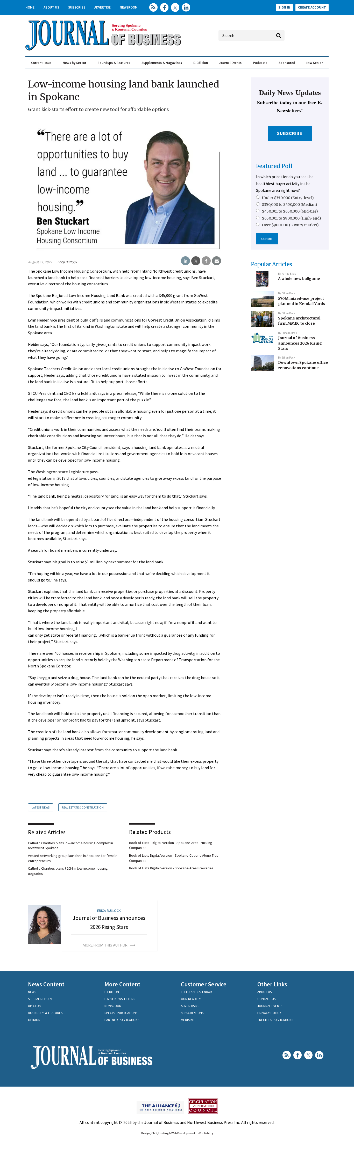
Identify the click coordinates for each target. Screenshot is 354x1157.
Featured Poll (274, 166)
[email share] (216, 261)
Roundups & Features (113, 63)
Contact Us (266, 999)
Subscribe (76, 7)
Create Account (312, 7)
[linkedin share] (185, 261)
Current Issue (41, 63)
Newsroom (129, 7)
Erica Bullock (67, 262)
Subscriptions (192, 1013)
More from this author (105, 945)
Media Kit (188, 1020)
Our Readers (191, 999)
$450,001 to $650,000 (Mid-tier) (290, 211)
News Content (46, 984)
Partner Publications (121, 1020)
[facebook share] (206, 261)
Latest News (40, 807)
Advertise (102, 7)
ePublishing (205, 1133)
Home (29, 7)
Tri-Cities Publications (275, 1020)
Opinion (34, 1020)
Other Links (272, 984)
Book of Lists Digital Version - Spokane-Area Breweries (171, 868)
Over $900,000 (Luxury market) (290, 225)
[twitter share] (195, 261)
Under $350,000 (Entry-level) (288, 197)
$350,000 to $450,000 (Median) (289, 204)
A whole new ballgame (299, 278)
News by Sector (74, 63)
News (32, 992)
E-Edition (200, 63)
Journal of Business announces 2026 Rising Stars (300, 343)
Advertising (190, 1006)
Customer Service (203, 984)
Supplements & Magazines (161, 63)
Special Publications (120, 1013)
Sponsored (287, 63)
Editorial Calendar (196, 992)
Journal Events (230, 63)
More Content (122, 984)
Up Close (35, 1006)
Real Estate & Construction (83, 807)
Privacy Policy (269, 1013)
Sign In (284, 7)
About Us (51, 7)
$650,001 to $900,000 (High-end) (291, 218)
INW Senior (314, 63)
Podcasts (260, 63)
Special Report (40, 999)
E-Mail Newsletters (119, 999)
